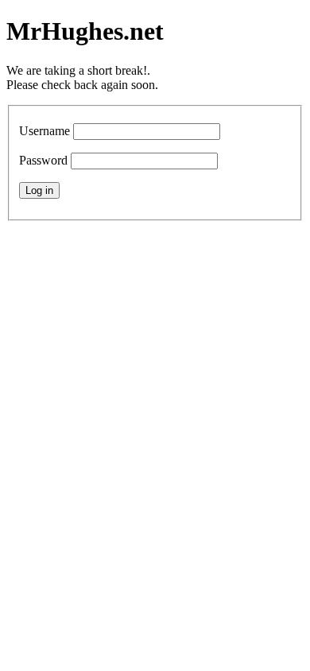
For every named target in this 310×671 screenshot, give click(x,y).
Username (44, 131)
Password (43, 160)
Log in (39, 190)
